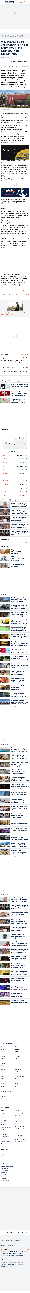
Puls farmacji (12, 1255)
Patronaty (17, 1240)
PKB (16, 1078)
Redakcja (12, 1240)
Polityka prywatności (20, 1264)
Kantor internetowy (5, 1127)
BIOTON (3, 1101)
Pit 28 (2, 1161)
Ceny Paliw (3, 1083)
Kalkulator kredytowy (19, 1128)
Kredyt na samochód (19, 1126)
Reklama (7, 1240)
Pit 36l (2, 1159)
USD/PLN (17, 1051)
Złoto (2, 1071)
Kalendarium (13, 36)
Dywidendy (20, 36)
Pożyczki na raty (5, 1180)
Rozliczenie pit (4, 1149)
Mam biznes (9, 1253)
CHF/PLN (17, 1054)
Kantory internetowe (19, 1061)
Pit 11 (2, 1163)
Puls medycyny (4, 1255)
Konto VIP (3, 1129)
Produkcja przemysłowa (20, 1076)
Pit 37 (2, 1156)
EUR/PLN (17, 1049)
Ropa (2, 1076)
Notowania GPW (5, 35)
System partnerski (23, 1251)
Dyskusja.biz (16, 1253)
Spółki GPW (4, 1089)
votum (6, 298)
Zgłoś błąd (3, 1245)
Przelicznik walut (5, 1124)
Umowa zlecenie (19, 1115)
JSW (2, 1103)
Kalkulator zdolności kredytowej (5, 1177)
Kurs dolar (3, 1117)
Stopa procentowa (5, 1139)
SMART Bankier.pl (11, 1251)
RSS (21, 1240)
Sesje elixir (3, 1174)
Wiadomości (18, 31)
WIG (2, 1054)
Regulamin (3, 1264)
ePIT (2, 1185)
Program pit (4, 1152)
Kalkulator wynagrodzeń (20, 1113)
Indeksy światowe (5, 1065)
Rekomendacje (5, 36)
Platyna (3, 1081)
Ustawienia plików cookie (7, 1266)
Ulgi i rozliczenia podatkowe (7, 1166)
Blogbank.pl (4, 1134)
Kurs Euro (17, 1058)
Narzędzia (4, 38)
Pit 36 (2, 1154)
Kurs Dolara (17, 1056)
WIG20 (2, 1051)
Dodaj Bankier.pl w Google (20, 61)
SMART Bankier (5, 1168)
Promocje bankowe (5, 1143)
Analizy (16, 1083)
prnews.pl (3, 1253)
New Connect (4, 1061)
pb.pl (21, 1253)
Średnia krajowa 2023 (6, 1141)
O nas (2, 1240)
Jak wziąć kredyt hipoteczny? (18, 1136)
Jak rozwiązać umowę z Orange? (20, 1120)
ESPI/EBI (12, 35)
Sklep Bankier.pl (5, 1183)
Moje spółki (3, 1096)
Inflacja (16, 1071)
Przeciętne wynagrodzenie (21, 1073)
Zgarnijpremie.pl (5, 1136)
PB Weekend (4, 1132)
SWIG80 (3, 1058)
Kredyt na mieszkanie (20, 1123)
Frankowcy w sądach (13, 298)
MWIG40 (3, 1056)
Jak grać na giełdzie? (6, 1113)
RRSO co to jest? (19, 1141)
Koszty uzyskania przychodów (5, 1171)
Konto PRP (17, 1117)
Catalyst (3, 1063)
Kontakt (21, 1243)
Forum (13, 38)
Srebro (2, 1078)
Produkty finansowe (14, 1243)
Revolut (16, 1131)
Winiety (16, 1133)
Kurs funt (3, 1122)
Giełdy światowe (19, 35)
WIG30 (2, 1049)
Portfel (9, 38)
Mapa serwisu (10, 1245)
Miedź (2, 1073)
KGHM (2, 1098)
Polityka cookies (10, 1264)
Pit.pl (17, 1251)
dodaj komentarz (25, 354)
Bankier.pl (3, 31)
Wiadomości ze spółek (6, 1091)
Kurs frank (3, 1120)
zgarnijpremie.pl (19, 1255)
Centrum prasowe (5, 1243)
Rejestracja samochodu (20, 1139)
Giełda (12, 31)
